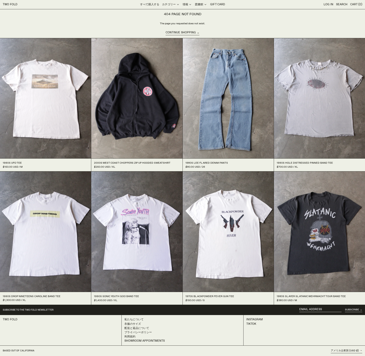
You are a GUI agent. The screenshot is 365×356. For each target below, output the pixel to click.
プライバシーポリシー (138, 332)
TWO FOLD (10, 4)
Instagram (254, 319)
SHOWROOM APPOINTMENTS (144, 340)
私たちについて (134, 319)
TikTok (251, 324)
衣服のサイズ (132, 324)
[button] (341, 4)
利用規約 (129, 336)
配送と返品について (136, 328)
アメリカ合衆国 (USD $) (345, 350)
